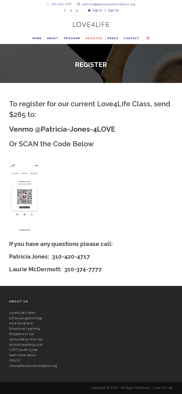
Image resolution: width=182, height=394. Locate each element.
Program (72, 38)
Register (93, 38)
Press (112, 38)
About (53, 38)
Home (37, 38)
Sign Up (113, 10)
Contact (132, 38)
